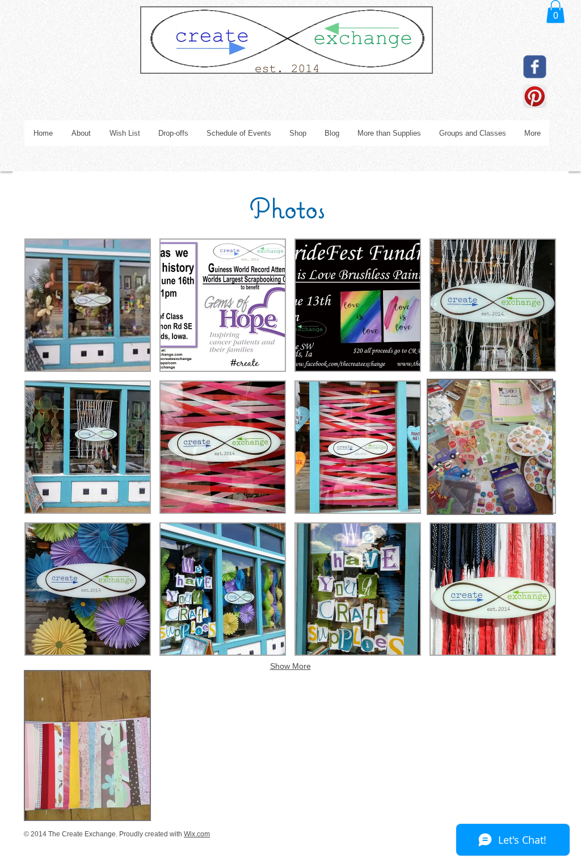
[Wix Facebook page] (534, 66)
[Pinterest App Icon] (534, 96)
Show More (290, 666)
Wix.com (197, 834)
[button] (555, 11)
